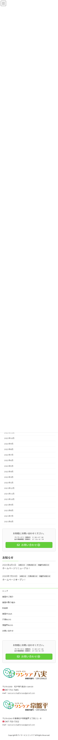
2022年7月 (8, 455)
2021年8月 (8, 510)
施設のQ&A (7, 614)
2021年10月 (9, 499)
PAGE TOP (53, 714)
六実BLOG (6, 619)
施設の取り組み (8, 602)
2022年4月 (8, 471)
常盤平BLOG (7, 625)
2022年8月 (8, 449)
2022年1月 (8, 482)
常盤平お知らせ (43, 565)
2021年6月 (8, 521)
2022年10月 (9, 438)
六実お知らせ (31, 565)
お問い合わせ (7, 631)
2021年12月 (9, 488)
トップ (5, 591)
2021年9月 (8, 505)
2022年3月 (8, 477)
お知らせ (22, 565)
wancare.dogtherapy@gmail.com (21, 693)
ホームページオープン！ (14, 579)
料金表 (5, 608)
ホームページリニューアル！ (16, 568)
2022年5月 (8, 466)
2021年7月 (8, 516)
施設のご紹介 (7, 597)
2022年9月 (8, 444)
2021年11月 (9, 494)
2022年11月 (9, 433)
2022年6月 (8, 460)
